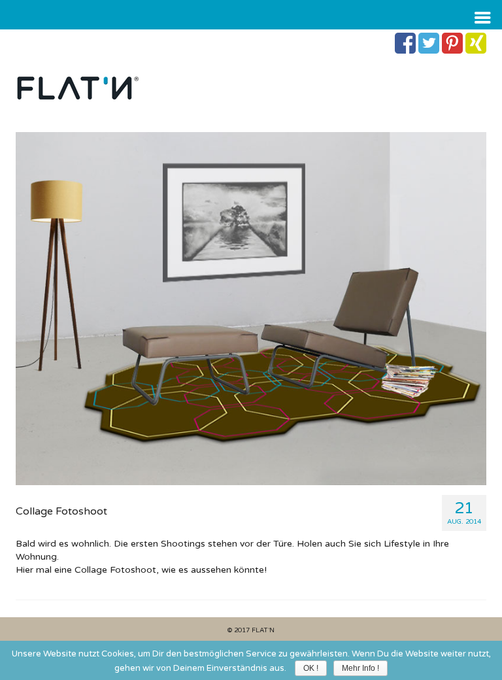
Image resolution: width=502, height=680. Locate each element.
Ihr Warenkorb (90, 40)
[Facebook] (405, 42)
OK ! (310, 668)
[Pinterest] (452, 42)
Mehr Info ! (360, 668)
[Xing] (475, 42)
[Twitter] (428, 42)
